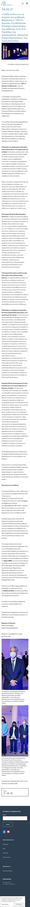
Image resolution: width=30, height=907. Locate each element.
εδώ (16, 783)
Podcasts (5, 853)
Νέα (4, 848)
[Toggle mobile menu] (27, 3)
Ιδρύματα (5, 844)
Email (4, 814)
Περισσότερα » (5, 904)
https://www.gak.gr (8, 625)
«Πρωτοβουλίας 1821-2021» (12, 505)
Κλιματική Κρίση (7, 871)
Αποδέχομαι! (19, 904)
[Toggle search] (22, 3)
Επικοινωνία (6, 857)
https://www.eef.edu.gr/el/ (10, 628)
